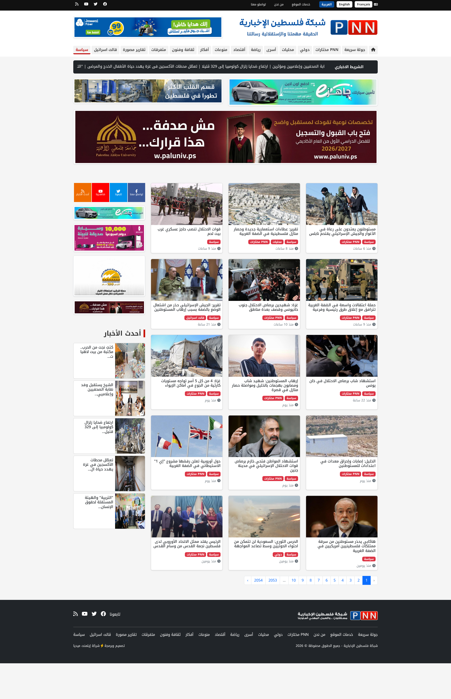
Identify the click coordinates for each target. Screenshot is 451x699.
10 (294, 580)
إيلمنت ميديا (82, 646)
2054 (258, 580)
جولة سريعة (354, 49)
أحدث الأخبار (122, 333)
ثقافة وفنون (183, 49)
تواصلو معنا (258, 4)
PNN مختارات (326, 49)
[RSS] (76, 5)
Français (363, 4)
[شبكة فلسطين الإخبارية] (308, 26)
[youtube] (86, 5)
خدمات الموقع (301, 4)
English (344, 4)
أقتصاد (239, 49)
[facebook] (105, 5)
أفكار (204, 49)
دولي (305, 49)
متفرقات (158, 49)
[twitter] (95, 5)
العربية (327, 4)
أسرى (271, 49)
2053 (272, 580)
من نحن (279, 4)
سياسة (82, 49)
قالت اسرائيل (105, 49)
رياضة (255, 49)
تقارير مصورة (134, 49)
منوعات (221, 49)
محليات (288, 49)
